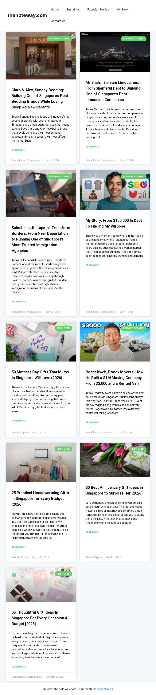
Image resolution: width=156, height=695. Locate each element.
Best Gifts (73, 9)
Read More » (19, 150)
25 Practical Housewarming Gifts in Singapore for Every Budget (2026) (40, 499)
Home (55, 9)
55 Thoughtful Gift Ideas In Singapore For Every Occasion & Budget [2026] (40, 618)
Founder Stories (98, 9)
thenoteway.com (27, 15)
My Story (123, 9)
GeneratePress (103, 689)
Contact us (58, 21)
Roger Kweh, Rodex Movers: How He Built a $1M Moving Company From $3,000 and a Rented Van (114, 378)
